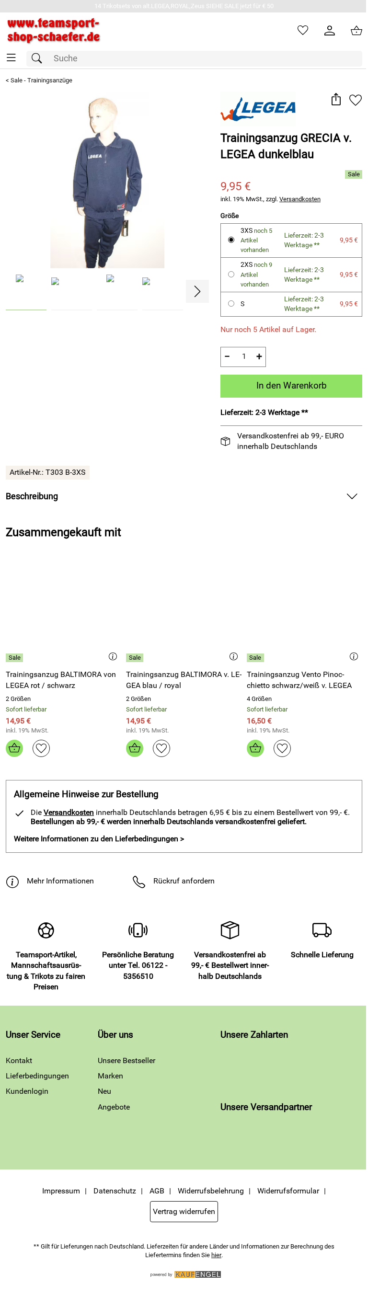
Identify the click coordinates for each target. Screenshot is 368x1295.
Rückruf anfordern (184, 880)
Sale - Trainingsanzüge (41, 80)
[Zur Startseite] (54, 30)
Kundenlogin (27, 1091)
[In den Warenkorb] (14, 748)
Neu (104, 1091)
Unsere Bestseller (126, 1060)
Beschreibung (32, 496)
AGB (157, 1190)
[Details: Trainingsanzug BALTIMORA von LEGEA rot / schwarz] (15, 657)
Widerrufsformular (288, 1190)
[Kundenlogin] (329, 30)
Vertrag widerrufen (184, 1211)
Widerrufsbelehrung (211, 1190)
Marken (110, 1075)
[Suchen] (39, 59)
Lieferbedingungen (37, 1075)
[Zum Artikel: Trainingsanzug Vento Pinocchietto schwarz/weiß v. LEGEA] (304, 613)
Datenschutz (114, 1190)
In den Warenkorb (291, 385)
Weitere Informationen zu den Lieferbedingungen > (99, 838)
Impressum (61, 1190)
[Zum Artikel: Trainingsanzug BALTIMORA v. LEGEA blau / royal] (184, 613)
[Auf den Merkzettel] (355, 100)
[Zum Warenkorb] (356, 30)
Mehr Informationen (60, 880)
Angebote (114, 1107)
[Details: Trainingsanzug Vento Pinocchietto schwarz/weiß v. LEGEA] (256, 657)
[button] (335, 100)
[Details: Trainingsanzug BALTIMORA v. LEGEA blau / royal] (136, 657)
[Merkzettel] (303, 30)
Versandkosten (300, 199)
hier (216, 1255)
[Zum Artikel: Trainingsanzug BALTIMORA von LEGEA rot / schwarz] (63, 613)
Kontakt (19, 1060)
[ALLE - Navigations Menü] (11, 58)
